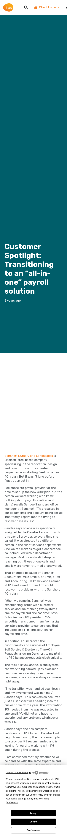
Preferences (33, 830)
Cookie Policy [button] (36, 795)
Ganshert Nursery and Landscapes (28, 456)
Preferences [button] (12, 802)
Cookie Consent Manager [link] (18, 772)
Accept (33, 813)
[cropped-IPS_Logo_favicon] (8, 7)
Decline (33, 821)
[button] (46, 7)
